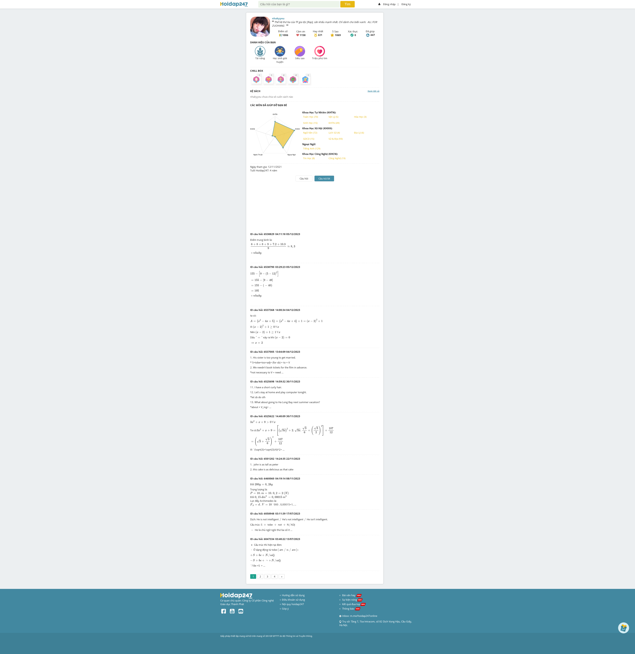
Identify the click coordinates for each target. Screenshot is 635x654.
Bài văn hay (351, 595)
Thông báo (351, 608)
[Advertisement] (315, 206)
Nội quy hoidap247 (293, 604)
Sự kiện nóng (352, 599)
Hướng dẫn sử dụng (293, 595)
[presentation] (272, 246)
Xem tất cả (373, 91)
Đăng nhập (389, 4)
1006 (285, 35)
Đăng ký (406, 4)
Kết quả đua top (353, 604)
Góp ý (285, 608)
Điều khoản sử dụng (293, 599)
